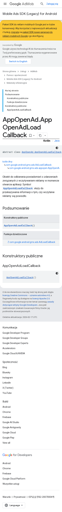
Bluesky (6, 372)
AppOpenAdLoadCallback (18, 188)
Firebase (7, 417)
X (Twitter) (8, 388)
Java (56, 140)
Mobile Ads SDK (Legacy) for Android (30, 14)
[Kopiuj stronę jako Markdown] (40, 135)
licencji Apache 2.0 (41, 298)
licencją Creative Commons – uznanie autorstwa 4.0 (26, 295)
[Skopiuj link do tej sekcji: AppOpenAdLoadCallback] (43, 266)
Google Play (8, 437)
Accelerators (9, 348)
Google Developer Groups (15, 338)
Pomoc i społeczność (17, 75)
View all (6, 443)
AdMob (28, 4)
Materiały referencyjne (17, 83)
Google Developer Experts (15, 343)
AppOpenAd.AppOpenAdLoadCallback (42, 151)
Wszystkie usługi (11, 484)
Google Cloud (9, 432)
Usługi (23, 71)
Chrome (7, 412)
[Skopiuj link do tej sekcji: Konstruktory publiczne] (46, 256)
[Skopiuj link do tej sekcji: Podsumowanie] (32, 209)
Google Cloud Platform (14, 478)
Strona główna (9, 71)
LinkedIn (7, 382)
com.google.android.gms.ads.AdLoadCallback (29, 165)
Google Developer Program (16, 333)
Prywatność (20, 497)
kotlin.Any (7, 161)
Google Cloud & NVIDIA (14, 353)
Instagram (8, 377)
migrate (15, 32)
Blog (5, 367)
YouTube (7, 393)
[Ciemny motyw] (56, 147)
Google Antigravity (12, 427)
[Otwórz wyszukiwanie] (42, 4)
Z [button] (31, 242)
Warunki (7, 497)
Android (6, 407)
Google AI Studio (11, 422)
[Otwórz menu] (5, 4)
